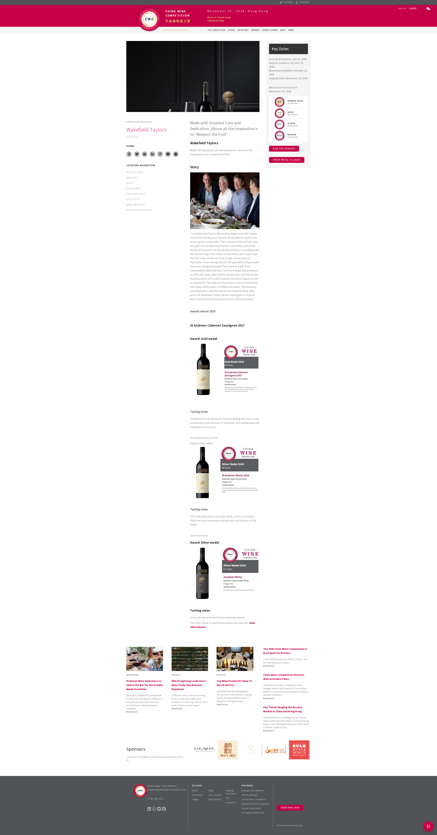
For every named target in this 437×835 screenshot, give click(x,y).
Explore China (135, 194)
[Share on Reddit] (144, 154)
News (129, 183)
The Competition (216, 30)
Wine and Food (135, 205)
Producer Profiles (139, 122)
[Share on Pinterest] (160, 154)
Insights (132, 178)
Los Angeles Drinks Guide (252, 812)
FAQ (227, 798)
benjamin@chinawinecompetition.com (166, 789)
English (402, 8)
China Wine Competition (177, 13)
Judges (231, 30)
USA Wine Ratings (249, 795)
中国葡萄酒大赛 (178, 21)
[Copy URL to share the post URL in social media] (176, 154)
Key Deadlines (215, 799)
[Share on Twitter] (137, 154)
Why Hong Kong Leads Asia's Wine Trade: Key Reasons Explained (189, 685)
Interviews (133, 188)
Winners (255, 30)
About (195, 790)
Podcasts (133, 199)
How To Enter (215, 795)
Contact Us (231, 802)
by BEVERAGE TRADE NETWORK (175, 30)
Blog (283, 30)
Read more (131, 711)
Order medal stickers (286, 159)
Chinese (413, 8)
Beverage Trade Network (252, 790)
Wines (291, 30)
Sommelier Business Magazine (255, 803)
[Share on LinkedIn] (152, 154)
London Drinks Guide (250, 808)
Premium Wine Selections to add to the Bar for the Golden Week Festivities (144, 685)
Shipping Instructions (231, 792)
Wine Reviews (135, 172)
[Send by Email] (168, 154)
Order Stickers (270, 30)
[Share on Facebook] (129, 154)
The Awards (197, 795)
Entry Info (243, 30)
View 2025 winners (284, 148)
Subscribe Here (290, 807)
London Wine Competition (253, 799)
